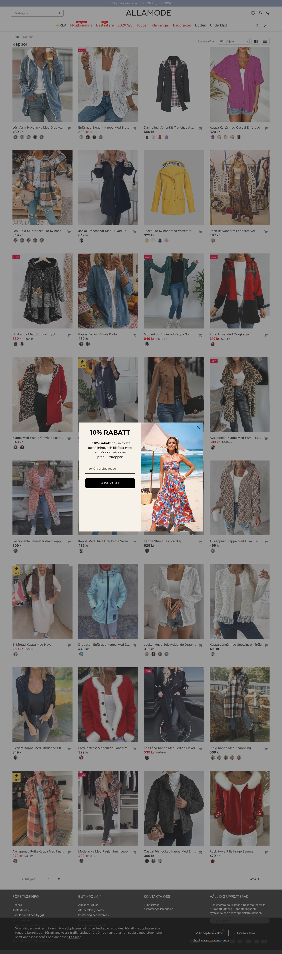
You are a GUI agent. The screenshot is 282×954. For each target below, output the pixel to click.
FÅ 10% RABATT (110, 483)
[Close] (198, 427)
